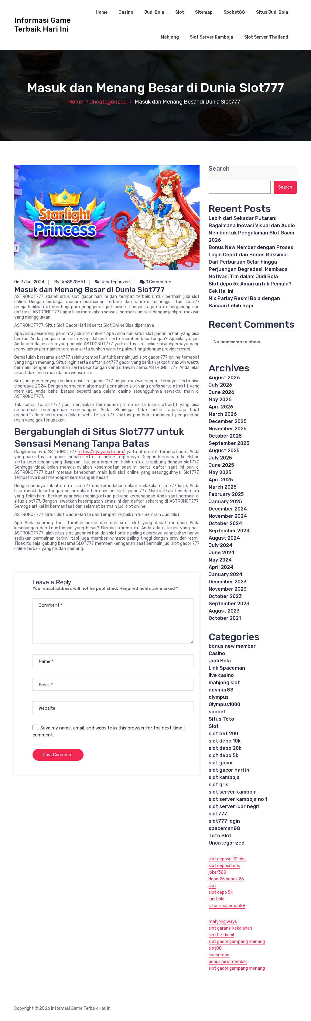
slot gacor (221, 763)
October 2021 (225, 618)
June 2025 (221, 465)
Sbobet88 (234, 12)
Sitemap (204, 12)
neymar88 (221, 690)
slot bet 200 (223, 733)
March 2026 (223, 414)
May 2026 (220, 399)
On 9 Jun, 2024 (29, 282)
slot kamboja (224, 777)
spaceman (219, 955)
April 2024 (221, 567)
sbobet (217, 712)
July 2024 (220, 545)
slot (212, 885)
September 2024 (229, 531)
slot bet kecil (221, 934)
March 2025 (223, 487)
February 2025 (226, 494)
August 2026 (224, 378)
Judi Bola (154, 12)
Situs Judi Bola (272, 12)
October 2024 (225, 523)
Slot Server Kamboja (211, 37)
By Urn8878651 (69, 282)
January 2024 (225, 574)
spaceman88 (224, 828)
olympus (219, 697)
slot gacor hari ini (230, 770)
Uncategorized (108, 101)
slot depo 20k (225, 748)
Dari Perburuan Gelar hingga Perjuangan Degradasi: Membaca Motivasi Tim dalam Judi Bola (248, 269)
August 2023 (224, 611)
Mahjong (170, 37)
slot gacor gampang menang (237, 941)
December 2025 (228, 421)
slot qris (218, 784)
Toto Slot (220, 835)
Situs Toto (221, 719)
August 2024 (224, 538)
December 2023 (228, 582)
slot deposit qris (224, 865)
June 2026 (221, 392)
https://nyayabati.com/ (101, 451)
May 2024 (220, 560)
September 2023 (229, 603)
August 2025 (224, 450)
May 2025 (220, 472)
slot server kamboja (233, 792)
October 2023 (225, 596)
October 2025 (225, 436)
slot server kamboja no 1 (238, 799)
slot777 (218, 814)
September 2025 (229, 443)
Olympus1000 (224, 704)
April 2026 (221, 407)
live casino (221, 675)
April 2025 (221, 480)
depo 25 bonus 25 (226, 879)
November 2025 (228, 429)
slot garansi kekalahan (230, 928)
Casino (125, 12)
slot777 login (224, 821)
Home (102, 12)
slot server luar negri (234, 806)
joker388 (217, 872)
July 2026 (220, 385)
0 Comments (158, 282)
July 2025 (220, 458)
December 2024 (228, 509)
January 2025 (225, 501)
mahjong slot (224, 682)
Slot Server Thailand (266, 37)
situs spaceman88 (227, 905)
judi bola (216, 899)
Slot (179, 12)
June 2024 (221, 552)
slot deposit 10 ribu (227, 859)
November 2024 (228, 516)
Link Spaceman (227, 668)
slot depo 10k (225, 741)
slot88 (215, 948)
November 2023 (228, 589)
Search (219, 168)
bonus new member (232, 646)
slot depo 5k (223, 755)
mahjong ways (223, 921)
